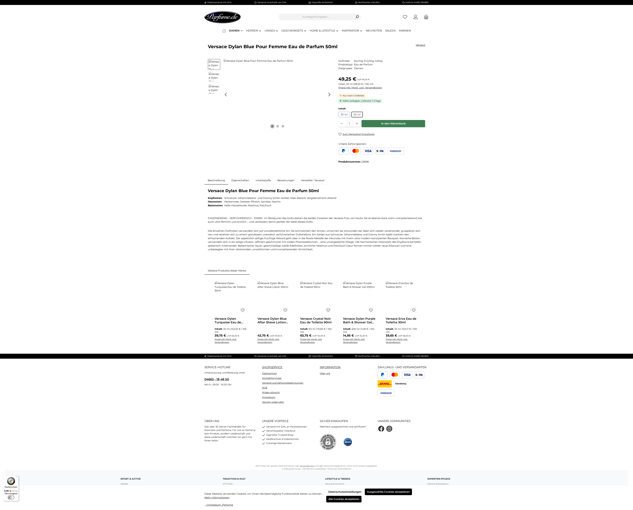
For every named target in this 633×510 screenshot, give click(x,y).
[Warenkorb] (425, 17)
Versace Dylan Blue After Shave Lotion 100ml (272, 320)
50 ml (357, 114)
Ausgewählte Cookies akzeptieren (388, 491)
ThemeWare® (344, 469)
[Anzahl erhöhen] (357, 123)
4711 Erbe (228, 483)
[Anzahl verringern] (341, 123)
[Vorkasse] (396, 151)
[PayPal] (343, 151)
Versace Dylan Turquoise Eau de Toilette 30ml (228, 320)
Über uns (325, 373)
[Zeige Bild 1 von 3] (272, 126)
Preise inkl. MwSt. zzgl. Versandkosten (360, 87)
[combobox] (316, 17)
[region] (270, 94)
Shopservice (272, 367)
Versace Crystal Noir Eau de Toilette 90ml (316, 320)
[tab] (216, 180)
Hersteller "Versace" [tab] (313, 180)
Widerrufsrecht (271, 392)
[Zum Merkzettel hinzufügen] (242, 309)
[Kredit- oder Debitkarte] (361, 151)
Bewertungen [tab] (285, 180)
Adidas (124, 483)
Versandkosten (307, 466)
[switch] (11, 497)
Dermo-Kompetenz (438, 483)
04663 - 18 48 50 (216, 379)
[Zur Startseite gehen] (222, 17)
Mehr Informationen (216, 497)
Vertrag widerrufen (273, 402)
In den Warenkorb (393, 123)
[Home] (224, 31)
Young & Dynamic (334, 483)
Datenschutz (269, 373)
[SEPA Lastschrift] (380, 151)
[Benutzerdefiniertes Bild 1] (384, 384)
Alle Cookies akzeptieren (343, 499)
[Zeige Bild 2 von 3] (277, 126)
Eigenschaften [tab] (240, 180)
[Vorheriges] (226, 94)
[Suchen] (357, 17)
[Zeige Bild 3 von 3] (283, 126)
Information (330, 367)
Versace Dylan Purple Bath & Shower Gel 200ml (359, 320)
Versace (420, 45)
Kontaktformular (272, 378)
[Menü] (17, 477)
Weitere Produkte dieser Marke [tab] (227, 270)
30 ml (344, 114)
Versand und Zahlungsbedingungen (282, 382)
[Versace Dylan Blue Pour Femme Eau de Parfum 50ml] (278, 94)
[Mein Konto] (415, 17)
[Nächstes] (329, 94)
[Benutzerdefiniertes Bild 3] (400, 384)
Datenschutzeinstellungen (344, 491)
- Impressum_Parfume (219, 504)
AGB (264, 387)
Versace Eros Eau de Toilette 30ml (401, 320)
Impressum (268, 397)
